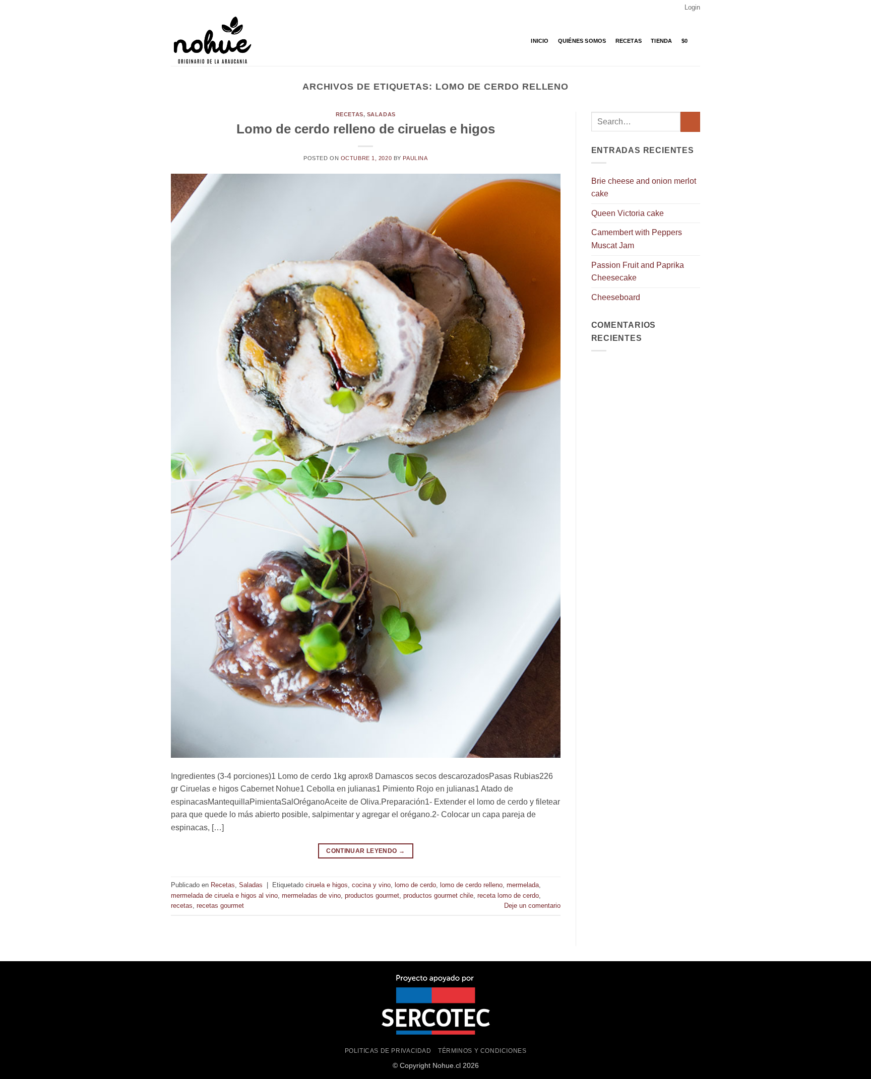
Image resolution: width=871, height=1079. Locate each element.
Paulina (415, 158)
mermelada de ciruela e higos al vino (224, 895)
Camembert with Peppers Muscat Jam (636, 239)
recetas (182, 905)
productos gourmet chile (438, 895)
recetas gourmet (220, 905)
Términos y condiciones (482, 1050)
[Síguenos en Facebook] (176, 7)
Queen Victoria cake (627, 213)
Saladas (381, 114)
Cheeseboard (615, 297)
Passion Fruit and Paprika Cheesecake (637, 271)
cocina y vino (371, 885)
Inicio (539, 41)
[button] (692, 7)
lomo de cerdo (415, 885)
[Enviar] (690, 121)
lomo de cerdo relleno (471, 885)
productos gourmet (372, 895)
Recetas (628, 41)
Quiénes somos (582, 41)
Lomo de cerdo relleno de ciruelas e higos (365, 129)
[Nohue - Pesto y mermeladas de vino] (221, 40)
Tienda (661, 41)
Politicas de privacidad (388, 1050)
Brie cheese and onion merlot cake (643, 187)
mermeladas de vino (311, 895)
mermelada (523, 885)
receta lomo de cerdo (508, 895)
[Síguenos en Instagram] (185, 7)
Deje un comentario (532, 905)
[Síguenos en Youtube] (195, 7)
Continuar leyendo (365, 850)
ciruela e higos (326, 885)
